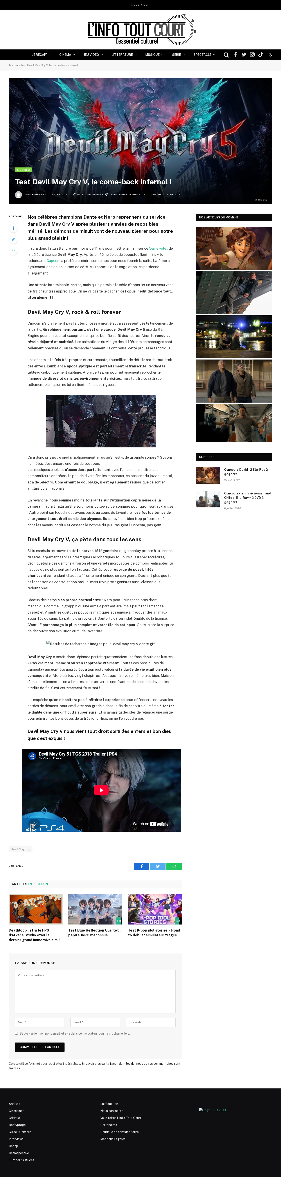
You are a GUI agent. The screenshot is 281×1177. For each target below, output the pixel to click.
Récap (13, 1146)
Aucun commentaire (90, 194)
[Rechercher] (226, 55)
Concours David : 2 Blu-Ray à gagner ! (246, 472)
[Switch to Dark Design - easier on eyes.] (270, 54)
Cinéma (65, 54)
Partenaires (108, 1125)
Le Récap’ (39, 54)
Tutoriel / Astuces (21, 1160)
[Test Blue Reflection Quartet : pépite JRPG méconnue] (95, 909)
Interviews (16, 1139)
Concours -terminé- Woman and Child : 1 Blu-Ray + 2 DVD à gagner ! (247, 498)
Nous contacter (111, 1111)
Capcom (53, 260)
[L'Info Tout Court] (140, 29)
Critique (14, 1118)
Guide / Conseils (20, 1132)
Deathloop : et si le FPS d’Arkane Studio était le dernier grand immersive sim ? (34, 935)
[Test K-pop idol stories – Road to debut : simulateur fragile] (155, 909)
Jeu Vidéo (91, 54)
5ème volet (158, 248)
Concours (207, 457)
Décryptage (17, 1125)
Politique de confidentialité (119, 1132)
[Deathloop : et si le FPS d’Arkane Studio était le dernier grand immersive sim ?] (36, 909)
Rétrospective (19, 1153)
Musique (152, 54)
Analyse (14, 1104)
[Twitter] (13, 239)
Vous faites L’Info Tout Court (120, 1118)
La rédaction (109, 1104)
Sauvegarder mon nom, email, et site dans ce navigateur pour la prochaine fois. (75, 1033)
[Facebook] (13, 228)
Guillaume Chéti (35, 194)
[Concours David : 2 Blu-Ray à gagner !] (208, 475)
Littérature (122, 54)
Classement (17, 1111)
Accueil (14, 65)
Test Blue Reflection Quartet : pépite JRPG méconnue (94, 932)
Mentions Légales (113, 1139)
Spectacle (202, 54)
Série (176, 54)
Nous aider (140, 5)
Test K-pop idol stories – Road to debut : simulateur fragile (154, 932)
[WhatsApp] (13, 250)
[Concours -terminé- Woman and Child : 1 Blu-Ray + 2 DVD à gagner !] (208, 499)
